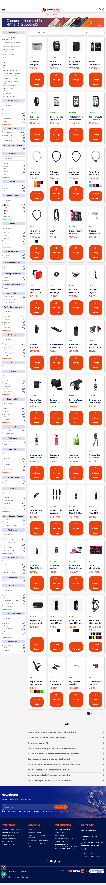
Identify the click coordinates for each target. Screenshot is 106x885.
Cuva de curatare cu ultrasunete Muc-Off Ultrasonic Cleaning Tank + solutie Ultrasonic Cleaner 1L (95, 63)
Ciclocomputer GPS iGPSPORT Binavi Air (95, 118)
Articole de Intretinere (10, 70)
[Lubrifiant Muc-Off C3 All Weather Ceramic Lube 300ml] (96, 494)
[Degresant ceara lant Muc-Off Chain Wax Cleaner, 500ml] (56, 439)
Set (5, 191)
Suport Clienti (9, 825)
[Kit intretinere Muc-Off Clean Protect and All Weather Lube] (76, 215)
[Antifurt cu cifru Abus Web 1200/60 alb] (37, 156)
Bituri (5, 598)
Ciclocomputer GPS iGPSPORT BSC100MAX (76, 118)
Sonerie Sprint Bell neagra (56, 291)
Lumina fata (8, 498)
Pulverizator (8, 629)
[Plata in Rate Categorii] (53, 21)
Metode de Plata (8, 836)
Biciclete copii (8, 392)
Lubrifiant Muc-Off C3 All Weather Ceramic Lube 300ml (95, 511)
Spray (6, 626)
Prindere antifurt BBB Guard (55, 683)
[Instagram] (59, 861)
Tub (5, 634)
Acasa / (50, 14)
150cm (6, 169)
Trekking (6, 389)
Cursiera (7, 386)
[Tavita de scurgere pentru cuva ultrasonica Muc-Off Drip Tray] (37, 46)
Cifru (5, 483)
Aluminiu (7, 459)
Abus (5, 113)
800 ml (6, 239)
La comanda (8, 138)
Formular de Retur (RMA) (10, 833)
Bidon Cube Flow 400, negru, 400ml (75, 346)
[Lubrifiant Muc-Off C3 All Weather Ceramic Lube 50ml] (76, 494)
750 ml (6, 241)
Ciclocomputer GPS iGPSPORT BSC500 (56, 118)
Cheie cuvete (8, 606)
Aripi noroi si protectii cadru (12, 47)
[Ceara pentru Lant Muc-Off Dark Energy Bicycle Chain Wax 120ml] (37, 439)
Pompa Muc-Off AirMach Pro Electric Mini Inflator (36, 401)
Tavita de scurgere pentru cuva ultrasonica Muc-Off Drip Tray (36, 63)
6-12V (6, 648)
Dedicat (6, 280)
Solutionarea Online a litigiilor (38, 843)
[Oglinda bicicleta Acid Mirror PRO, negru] (96, 215)
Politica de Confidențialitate (58, 811)
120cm (6, 166)
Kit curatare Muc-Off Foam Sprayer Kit (76, 566)
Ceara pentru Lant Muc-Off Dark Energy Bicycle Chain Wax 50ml (95, 401)
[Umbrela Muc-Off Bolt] (37, 494)
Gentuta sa (7, 344)
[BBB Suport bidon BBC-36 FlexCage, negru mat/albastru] (96, 605)
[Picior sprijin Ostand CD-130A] (96, 439)
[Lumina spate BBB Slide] (96, 666)
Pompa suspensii (10, 551)
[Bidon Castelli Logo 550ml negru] (56, 605)
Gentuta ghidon (9, 353)
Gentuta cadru (9, 350)
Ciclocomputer (9, 269)
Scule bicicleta (8, 60)
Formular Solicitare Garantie (12, 830)
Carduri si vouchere (9, 96)
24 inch (6, 420)
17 (98, 713)
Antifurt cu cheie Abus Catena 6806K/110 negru (35, 232)
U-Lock (6, 570)
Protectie (7, 328)
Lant (5, 567)
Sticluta (6, 623)
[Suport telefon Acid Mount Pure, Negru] (56, 329)
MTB (5, 383)
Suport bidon (8, 442)
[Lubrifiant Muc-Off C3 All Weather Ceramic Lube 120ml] (37, 549)
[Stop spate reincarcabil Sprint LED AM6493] (37, 274)
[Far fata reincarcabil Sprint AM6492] (76, 274)
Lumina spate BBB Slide (95, 683)
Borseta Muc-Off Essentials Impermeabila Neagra (36, 622)
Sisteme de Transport (10, 78)
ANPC (30, 846)
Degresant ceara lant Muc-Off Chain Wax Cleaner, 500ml (56, 456)
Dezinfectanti (7, 94)
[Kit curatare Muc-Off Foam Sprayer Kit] (76, 549)
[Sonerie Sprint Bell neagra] (56, 274)
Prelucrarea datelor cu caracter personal (39, 837)
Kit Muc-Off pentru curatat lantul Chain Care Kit (56, 566)
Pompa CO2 (8, 548)
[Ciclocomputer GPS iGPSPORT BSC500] (56, 101)
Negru (8, 205)
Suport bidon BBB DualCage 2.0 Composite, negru (36, 683)
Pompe (5, 57)
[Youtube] (51, 861)
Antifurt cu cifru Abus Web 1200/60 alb (36, 173)
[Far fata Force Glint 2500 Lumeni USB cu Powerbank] (76, 384)
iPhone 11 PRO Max (10, 299)
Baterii (5, 91)
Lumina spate (8, 500)
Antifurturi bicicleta (9, 55)
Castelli (52, 616)
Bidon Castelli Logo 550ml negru (56, 622)
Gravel (6, 381)
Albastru (8, 213)
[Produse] (3, 10)
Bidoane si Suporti (9, 49)
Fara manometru (9, 433)
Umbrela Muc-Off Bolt (36, 511)
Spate (6, 188)
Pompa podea (9, 539)
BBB (90, 616)
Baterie (6, 651)
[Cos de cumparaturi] (103, 9)
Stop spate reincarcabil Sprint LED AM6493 (35, 291)
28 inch (6, 411)
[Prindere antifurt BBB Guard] (56, 666)
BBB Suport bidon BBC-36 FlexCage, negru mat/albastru (95, 622)
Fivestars (33, 341)
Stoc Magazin (8, 135)
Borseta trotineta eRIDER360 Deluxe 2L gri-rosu (36, 346)
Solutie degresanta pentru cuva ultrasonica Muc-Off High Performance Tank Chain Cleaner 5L (56, 63)
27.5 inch (7, 414)
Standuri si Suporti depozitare (13, 73)
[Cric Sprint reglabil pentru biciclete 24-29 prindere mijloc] (96, 274)
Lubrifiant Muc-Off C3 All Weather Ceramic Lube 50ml (76, 511)
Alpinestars (7, 119)
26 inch (6, 417)
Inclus (6, 522)
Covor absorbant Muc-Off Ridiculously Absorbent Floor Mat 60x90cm (94, 566)
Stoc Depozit (8, 132)
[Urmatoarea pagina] (101, 713)
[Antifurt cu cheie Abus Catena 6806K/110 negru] (37, 215)
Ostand (92, 451)
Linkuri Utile (34, 825)
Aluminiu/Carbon (9, 470)
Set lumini (7, 503)
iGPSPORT (33, 113)
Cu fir (5, 258)
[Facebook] (47, 861)
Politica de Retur (7, 841)
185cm (6, 174)
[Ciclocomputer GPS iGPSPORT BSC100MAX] (76, 101)
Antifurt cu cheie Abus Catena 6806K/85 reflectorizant (95, 173)
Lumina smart (8, 506)
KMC (70, 451)
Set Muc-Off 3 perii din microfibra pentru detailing (56, 511)
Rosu (7, 211)
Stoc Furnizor (8, 141)
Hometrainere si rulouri (10, 76)
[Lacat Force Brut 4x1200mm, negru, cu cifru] (56, 215)
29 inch (6, 408)
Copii (5, 366)
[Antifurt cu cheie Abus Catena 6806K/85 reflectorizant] (96, 156)
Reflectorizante (8, 88)
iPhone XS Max (9, 302)
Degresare (7, 322)
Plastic (6, 467)
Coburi (6, 356)
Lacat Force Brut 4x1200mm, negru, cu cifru (56, 232)
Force (52, 227)
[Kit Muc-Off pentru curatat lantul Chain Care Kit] (56, 549)
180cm (6, 172)
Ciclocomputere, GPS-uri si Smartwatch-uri (11, 38)
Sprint (32, 286)
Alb (7, 208)
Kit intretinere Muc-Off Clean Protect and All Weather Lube (75, 232)
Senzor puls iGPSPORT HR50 (35, 118)
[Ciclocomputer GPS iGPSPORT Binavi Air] (96, 101)
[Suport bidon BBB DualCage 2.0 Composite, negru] (37, 666)
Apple (6, 288)
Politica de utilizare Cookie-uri (39, 841)
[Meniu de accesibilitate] (3, 867)
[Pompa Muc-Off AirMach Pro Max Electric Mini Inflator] (76, 46)
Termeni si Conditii (35, 833)
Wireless (7, 255)
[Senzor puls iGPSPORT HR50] (37, 101)
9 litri (5, 236)
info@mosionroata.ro (91, 856)
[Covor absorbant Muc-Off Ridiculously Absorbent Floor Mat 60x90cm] (96, 549)
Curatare (7, 319)
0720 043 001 (88, 854)
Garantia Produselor (9, 844)
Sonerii (5, 62)
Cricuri (5, 68)
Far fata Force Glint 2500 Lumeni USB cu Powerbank (75, 401)
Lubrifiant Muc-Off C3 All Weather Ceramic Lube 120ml (36, 566)
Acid (5, 116)
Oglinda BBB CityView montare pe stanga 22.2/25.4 (74, 683)
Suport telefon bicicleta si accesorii (11, 82)
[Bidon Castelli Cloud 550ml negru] (76, 605)
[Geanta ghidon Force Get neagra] (56, 384)
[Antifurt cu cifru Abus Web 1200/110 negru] (56, 156)
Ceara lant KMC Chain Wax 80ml (74, 456)
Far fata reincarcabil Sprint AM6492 (76, 291)
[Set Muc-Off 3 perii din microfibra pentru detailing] (56, 494)
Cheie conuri (8, 603)
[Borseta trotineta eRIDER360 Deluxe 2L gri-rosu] (37, 329)
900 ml (6, 233)
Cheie (6, 481)
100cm (6, 163)
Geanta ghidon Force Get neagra (56, 401)
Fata (5, 185)
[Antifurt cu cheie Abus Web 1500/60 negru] (76, 156)
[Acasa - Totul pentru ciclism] (51, 9)
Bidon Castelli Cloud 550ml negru (75, 622)
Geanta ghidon (9, 347)
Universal (7, 277)
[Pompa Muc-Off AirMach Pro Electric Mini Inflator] (37, 384)
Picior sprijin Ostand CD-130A (94, 456)
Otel (5, 461)
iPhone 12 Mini (8, 297)
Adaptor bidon (9, 444)
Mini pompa (8, 545)
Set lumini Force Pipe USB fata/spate (95, 346)
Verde (8, 216)
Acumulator (8, 645)
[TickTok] (55, 861)
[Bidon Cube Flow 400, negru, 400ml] (76, 329)
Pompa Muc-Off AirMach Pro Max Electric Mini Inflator (75, 63)
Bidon (6, 631)
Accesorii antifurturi (10, 573)
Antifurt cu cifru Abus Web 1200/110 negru (55, 173)
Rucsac (6, 581)
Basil (5, 122)
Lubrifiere (7, 316)
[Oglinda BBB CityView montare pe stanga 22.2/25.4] (76, 666)
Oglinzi (5, 65)
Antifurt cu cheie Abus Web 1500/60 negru (75, 173)
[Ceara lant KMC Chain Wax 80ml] (76, 439)
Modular (7, 561)
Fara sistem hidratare (11, 525)
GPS (5, 266)
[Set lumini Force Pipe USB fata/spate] (96, 329)
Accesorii (7, 509)
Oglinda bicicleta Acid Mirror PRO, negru (95, 232)
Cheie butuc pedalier (11, 601)
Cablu (6, 564)
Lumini (5, 52)
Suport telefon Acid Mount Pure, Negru (56, 346)
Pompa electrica (9, 542)
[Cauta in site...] (100, 9)
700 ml (6, 244)
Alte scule (7, 595)
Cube (71, 341)
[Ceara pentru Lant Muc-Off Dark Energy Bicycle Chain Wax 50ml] (96, 384)
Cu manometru (9, 430)
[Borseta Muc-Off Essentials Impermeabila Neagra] (37, 605)
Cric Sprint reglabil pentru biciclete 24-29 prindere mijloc (95, 291)
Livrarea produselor (9, 838)
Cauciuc (7, 464)
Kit (4, 325)
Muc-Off (33, 58)
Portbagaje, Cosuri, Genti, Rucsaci (11, 43)
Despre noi (32, 830)
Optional (7, 520)
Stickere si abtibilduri (10, 86)
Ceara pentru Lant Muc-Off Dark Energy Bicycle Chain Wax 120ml (36, 456)
